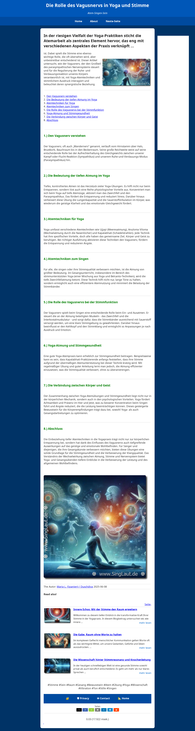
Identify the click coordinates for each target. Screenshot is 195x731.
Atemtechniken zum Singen (63, 106)
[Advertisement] (173, 93)
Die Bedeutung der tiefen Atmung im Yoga (72, 99)
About (94, 21)
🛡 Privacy (83, 698)
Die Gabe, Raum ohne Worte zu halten (97, 634)
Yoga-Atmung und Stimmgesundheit (68, 113)
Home (78, 21)
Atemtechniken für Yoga (61, 103)
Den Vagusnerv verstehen (62, 96)
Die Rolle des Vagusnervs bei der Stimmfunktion (75, 110)
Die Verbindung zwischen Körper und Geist (72, 116)
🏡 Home (123, 698)
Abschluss (52, 120)
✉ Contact (103, 698)
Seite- (148, 604)
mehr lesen (145, 622)
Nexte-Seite (113, 21)
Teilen (97, 706)
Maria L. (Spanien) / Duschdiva (75, 586)
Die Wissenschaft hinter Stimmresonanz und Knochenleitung (112, 659)
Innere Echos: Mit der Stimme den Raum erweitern (105, 609)
